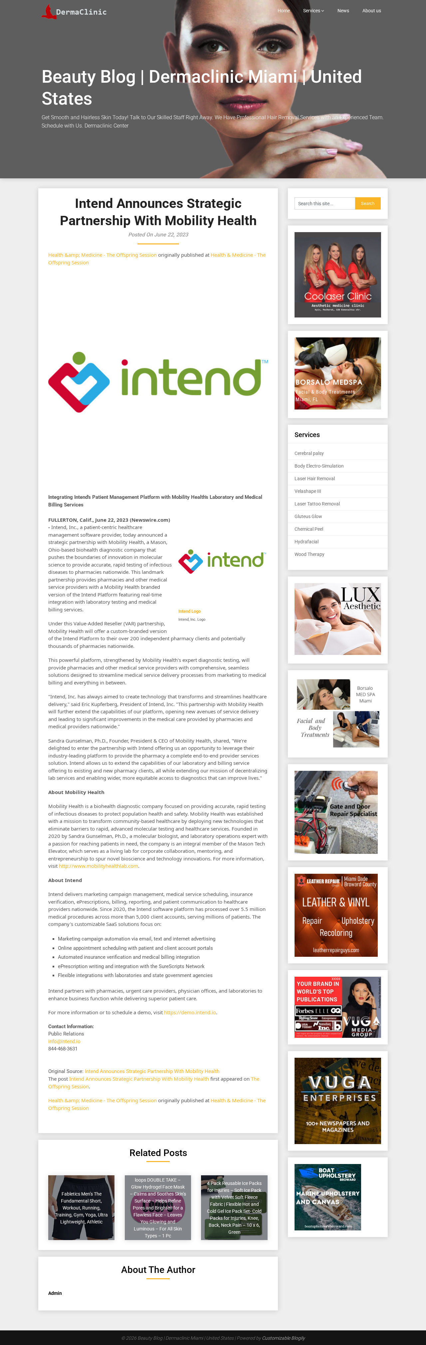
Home (284, 10)
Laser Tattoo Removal (317, 503)
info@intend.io (64, 1041)
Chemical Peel (309, 529)
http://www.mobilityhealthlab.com (98, 865)
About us (371, 10)
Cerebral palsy (309, 453)
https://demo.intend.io (190, 1012)
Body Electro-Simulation (319, 466)
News (343, 10)
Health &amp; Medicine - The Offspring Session (102, 254)
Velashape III (308, 491)
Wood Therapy (309, 554)
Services (311, 10)
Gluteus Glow (308, 516)
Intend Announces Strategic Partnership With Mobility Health (153, 1071)
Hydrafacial (307, 541)
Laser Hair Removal (315, 478)
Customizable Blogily (283, 1338)
